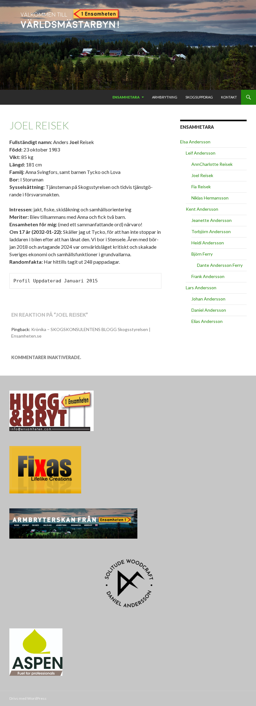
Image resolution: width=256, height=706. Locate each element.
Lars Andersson (201, 287)
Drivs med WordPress (28, 698)
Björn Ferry (202, 254)
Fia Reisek (201, 186)
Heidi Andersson (207, 242)
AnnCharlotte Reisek (212, 164)
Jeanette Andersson (211, 220)
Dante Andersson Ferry (220, 265)
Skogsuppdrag (199, 97)
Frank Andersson (207, 276)
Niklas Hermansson (210, 197)
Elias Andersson (207, 321)
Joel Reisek (202, 175)
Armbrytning (164, 97)
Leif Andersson (200, 153)
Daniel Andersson (208, 310)
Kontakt (229, 97)
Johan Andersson (208, 298)
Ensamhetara (126, 97)
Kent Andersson (202, 209)
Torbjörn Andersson (211, 231)
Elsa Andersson (195, 141)
